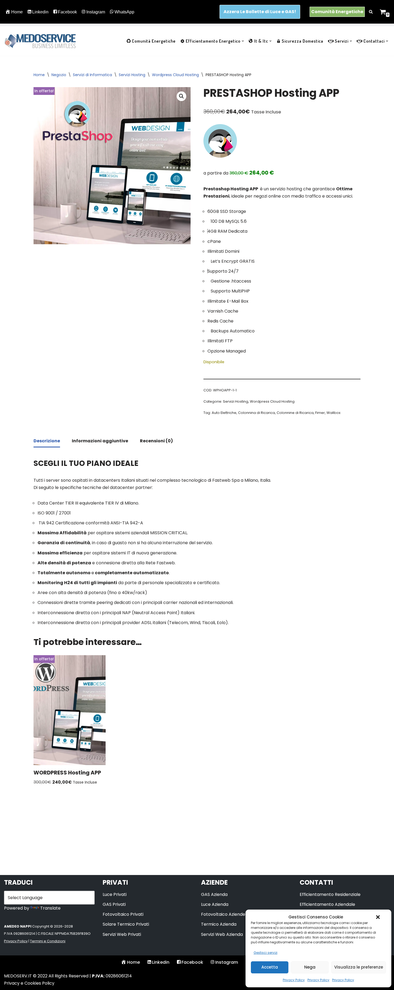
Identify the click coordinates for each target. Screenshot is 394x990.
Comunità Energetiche (337, 12)
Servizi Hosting (132, 74)
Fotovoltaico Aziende (223, 914)
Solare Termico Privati (126, 924)
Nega (309, 967)
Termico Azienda (218, 924)
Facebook (67, 12)
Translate (50, 908)
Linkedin (40, 12)
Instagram (95, 12)
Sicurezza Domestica (302, 41)
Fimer (320, 412)
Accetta (269, 967)
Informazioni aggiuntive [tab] (100, 441)
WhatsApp (124, 12)
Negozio (58, 74)
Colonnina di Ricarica (256, 412)
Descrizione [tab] (47, 441)
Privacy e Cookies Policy (29, 983)
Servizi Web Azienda (222, 934)
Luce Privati (115, 894)
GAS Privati (114, 904)
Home (17, 12)
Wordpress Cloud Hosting (175, 74)
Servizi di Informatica (92, 74)
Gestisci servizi (265, 952)
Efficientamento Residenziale (330, 894)
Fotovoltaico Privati (123, 914)
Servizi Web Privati (122, 934)
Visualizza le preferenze (358, 967)
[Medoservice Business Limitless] (40, 41)
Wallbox (333, 412)
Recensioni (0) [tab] (156, 441)
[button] (378, 917)
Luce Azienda (214, 904)
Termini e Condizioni (47, 941)
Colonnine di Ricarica (295, 412)
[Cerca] (371, 12)
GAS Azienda (214, 894)
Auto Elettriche (224, 412)
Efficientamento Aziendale (327, 904)
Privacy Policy (294, 980)
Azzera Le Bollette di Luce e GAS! (260, 12)
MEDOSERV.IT (18, 976)
